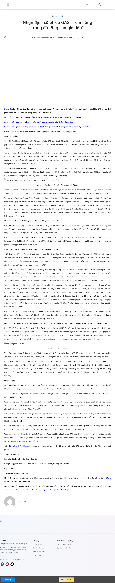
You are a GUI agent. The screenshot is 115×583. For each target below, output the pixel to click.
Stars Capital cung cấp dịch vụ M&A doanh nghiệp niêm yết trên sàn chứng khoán (40, 131)
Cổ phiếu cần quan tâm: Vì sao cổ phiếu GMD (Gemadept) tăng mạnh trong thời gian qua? (43, 117)
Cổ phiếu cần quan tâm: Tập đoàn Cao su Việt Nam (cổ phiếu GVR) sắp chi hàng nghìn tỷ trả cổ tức (47, 127)
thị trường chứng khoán (18, 446)
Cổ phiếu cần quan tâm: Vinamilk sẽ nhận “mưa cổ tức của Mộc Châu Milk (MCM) (38, 122)
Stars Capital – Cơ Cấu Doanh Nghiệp (52, 490)
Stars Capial (9, 109)
